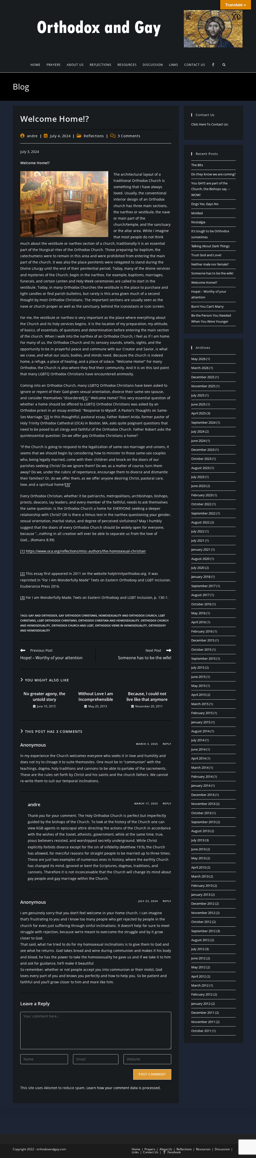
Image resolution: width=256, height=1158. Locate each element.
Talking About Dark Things (210, 246)
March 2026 (199, 368)
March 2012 (199, 985)
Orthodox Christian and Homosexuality (108, 620)
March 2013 (199, 876)
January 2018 (200, 576)
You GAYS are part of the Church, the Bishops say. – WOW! (210, 189)
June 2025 (198, 404)
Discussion (222, 1149)
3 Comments (129, 135)
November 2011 (203, 1022)
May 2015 (198, 685)
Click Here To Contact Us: (209, 124)
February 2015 (201, 713)
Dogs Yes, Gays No (204, 204)
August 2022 (200, 522)
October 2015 (201, 649)
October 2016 (201, 604)
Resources (203, 1149)
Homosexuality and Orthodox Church (127, 615)
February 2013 (201, 885)
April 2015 (198, 694)
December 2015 (202, 640)
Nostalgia (198, 222)
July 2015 (197, 667)
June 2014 (198, 749)
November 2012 (203, 912)
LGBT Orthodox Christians (57, 620)
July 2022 (197, 531)
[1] (85, 397)
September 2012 (203, 931)
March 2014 (199, 767)
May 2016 (198, 613)
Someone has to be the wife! (212, 273)
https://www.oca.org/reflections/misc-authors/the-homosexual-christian (86, 551)
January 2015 (200, 722)
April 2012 (198, 976)
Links (135, 1152)
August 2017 (200, 595)
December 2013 (202, 794)
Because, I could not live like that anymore (147, 696)
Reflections (94, 135)
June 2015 (198, 676)
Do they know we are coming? (213, 174)
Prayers (149, 1149)
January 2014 (200, 785)
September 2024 (203, 422)
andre (32, 135)
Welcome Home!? (204, 282)
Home (136, 1149)
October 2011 (201, 1031)
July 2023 (197, 477)
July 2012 (197, 949)
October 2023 (201, 458)
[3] (67, 484)
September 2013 (203, 822)
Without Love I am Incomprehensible (95, 696)
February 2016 (201, 631)
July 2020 (197, 567)
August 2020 (200, 558)
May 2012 (198, 967)
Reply (167, 744)
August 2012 (200, 940)
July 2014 (197, 740)
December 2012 (202, 903)
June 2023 (198, 486)
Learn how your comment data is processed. (123, 1087)
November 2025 (203, 386)
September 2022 (203, 513)
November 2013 (203, 803)
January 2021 (200, 549)
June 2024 (198, 440)
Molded (197, 213)
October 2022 (201, 504)
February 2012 (201, 994)
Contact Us (150, 1152)
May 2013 (198, 858)
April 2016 (198, 622)
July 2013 (197, 840)
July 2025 (197, 395)
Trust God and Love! (206, 255)
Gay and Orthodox (42, 615)
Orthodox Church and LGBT (73, 625)
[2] (46, 416)
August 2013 (200, 831)
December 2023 (202, 449)
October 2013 (201, 813)
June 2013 (198, 849)
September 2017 (203, 586)
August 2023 (200, 468)
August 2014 (200, 731)
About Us (166, 1149)
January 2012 (200, 1003)
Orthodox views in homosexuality (121, 625)
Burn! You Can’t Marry (207, 306)
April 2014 (198, 758)
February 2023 (201, 495)
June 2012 (198, 958)
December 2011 (202, 1012)
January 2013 (200, 894)
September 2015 (203, 658)
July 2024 (197, 431)
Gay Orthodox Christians (78, 615)
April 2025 (198, 413)
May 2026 (198, 359)
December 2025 (202, 377)
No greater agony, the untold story (44, 696)
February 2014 (201, 776)
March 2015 (199, 704)
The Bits (197, 165)
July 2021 (197, 540)
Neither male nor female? (210, 264)
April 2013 (198, 867)
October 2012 (201, 921)
